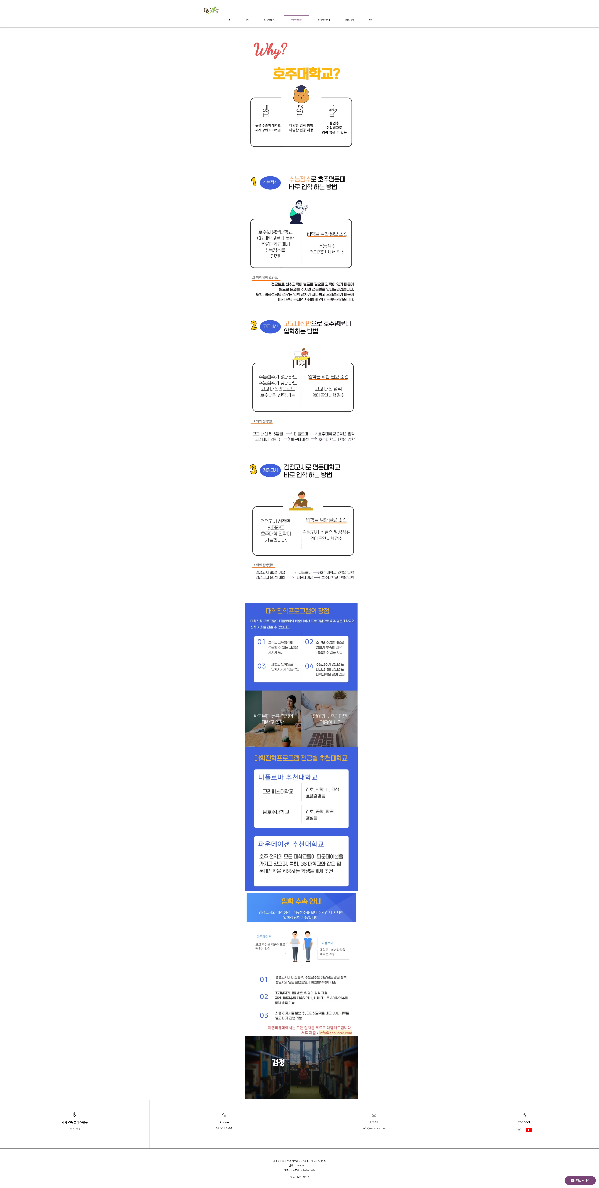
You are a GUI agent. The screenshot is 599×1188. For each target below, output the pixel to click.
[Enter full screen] (354, 1095)
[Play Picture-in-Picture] (348, 1095)
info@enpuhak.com (374, 1128)
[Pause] (249, 1095)
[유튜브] (529, 1130)
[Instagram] (519, 1130)
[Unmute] (254, 1095)
